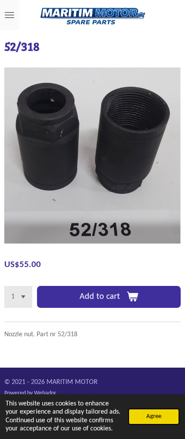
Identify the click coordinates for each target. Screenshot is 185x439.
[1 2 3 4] (18, 297)
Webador (45, 393)
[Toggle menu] (9, 15)
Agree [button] (153, 416)
